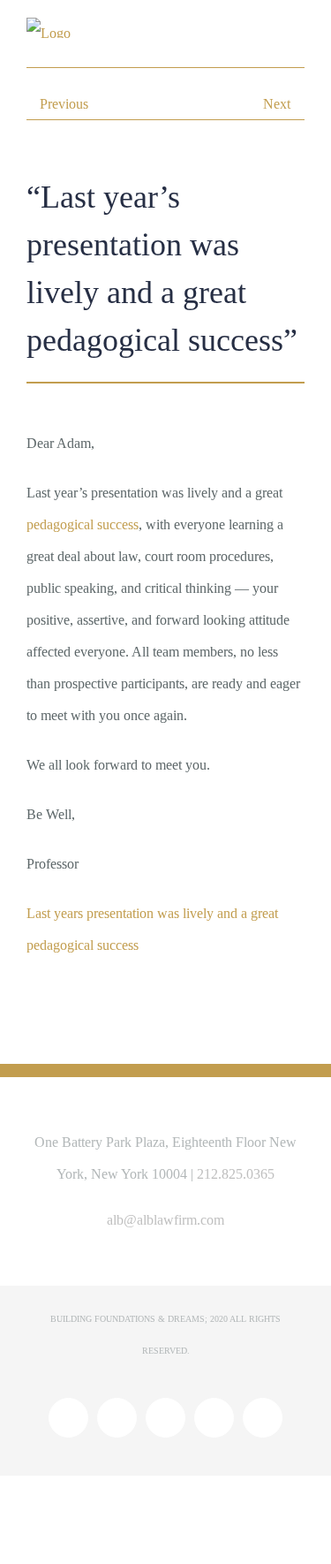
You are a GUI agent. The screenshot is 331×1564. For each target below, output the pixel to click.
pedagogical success (82, 524)
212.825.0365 (236, 1173)
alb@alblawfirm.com (165, 1219)
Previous (64, 103)
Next (276, 103)
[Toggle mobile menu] (297, 33)
